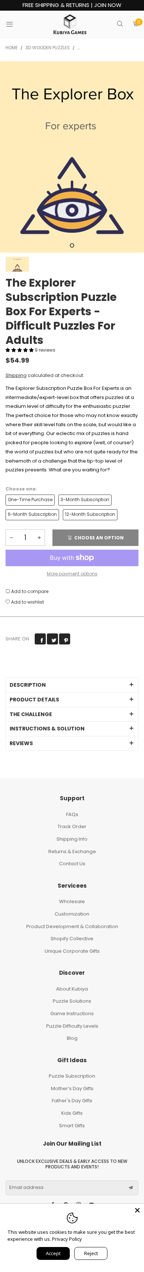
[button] (20, 350)
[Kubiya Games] (70, 24)
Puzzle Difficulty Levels (72, 1026)
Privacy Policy (67, 1239)
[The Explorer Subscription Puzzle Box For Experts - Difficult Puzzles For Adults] (72, 157)
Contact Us (72, 863)
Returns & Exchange (72, 851)
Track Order (72, 826)
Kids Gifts (72, 1113)
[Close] (137, 1210)
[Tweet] (52, 638)
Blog (72, 1038)
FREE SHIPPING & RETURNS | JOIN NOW (72, 5)
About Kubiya (72, 988)
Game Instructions (72, 1013)
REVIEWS (21, 743)
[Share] (40, 638)
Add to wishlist (27, 602)
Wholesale (72, 901)
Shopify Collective (72, 938)
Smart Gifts (72, 1125)
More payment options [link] (72, 574)
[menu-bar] (14, 24)
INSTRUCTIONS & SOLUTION (47, 728)
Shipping (16, 375)
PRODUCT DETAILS (34, 699)
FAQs (72, 814)
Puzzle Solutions (72, 1001)
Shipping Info (72, 839)
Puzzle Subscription (72, 1075)
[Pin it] (64, 638)
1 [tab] (72, 245)
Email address (26, 1187)
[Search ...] (120, 24)
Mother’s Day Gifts (72, 1088)
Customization (72, 913)
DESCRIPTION (28, 685)
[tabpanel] (72, 157)
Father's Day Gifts (72, 1100)
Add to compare (29, 591)
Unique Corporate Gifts (72, 951)
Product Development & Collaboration (72, 926)
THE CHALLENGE (31, 714)
